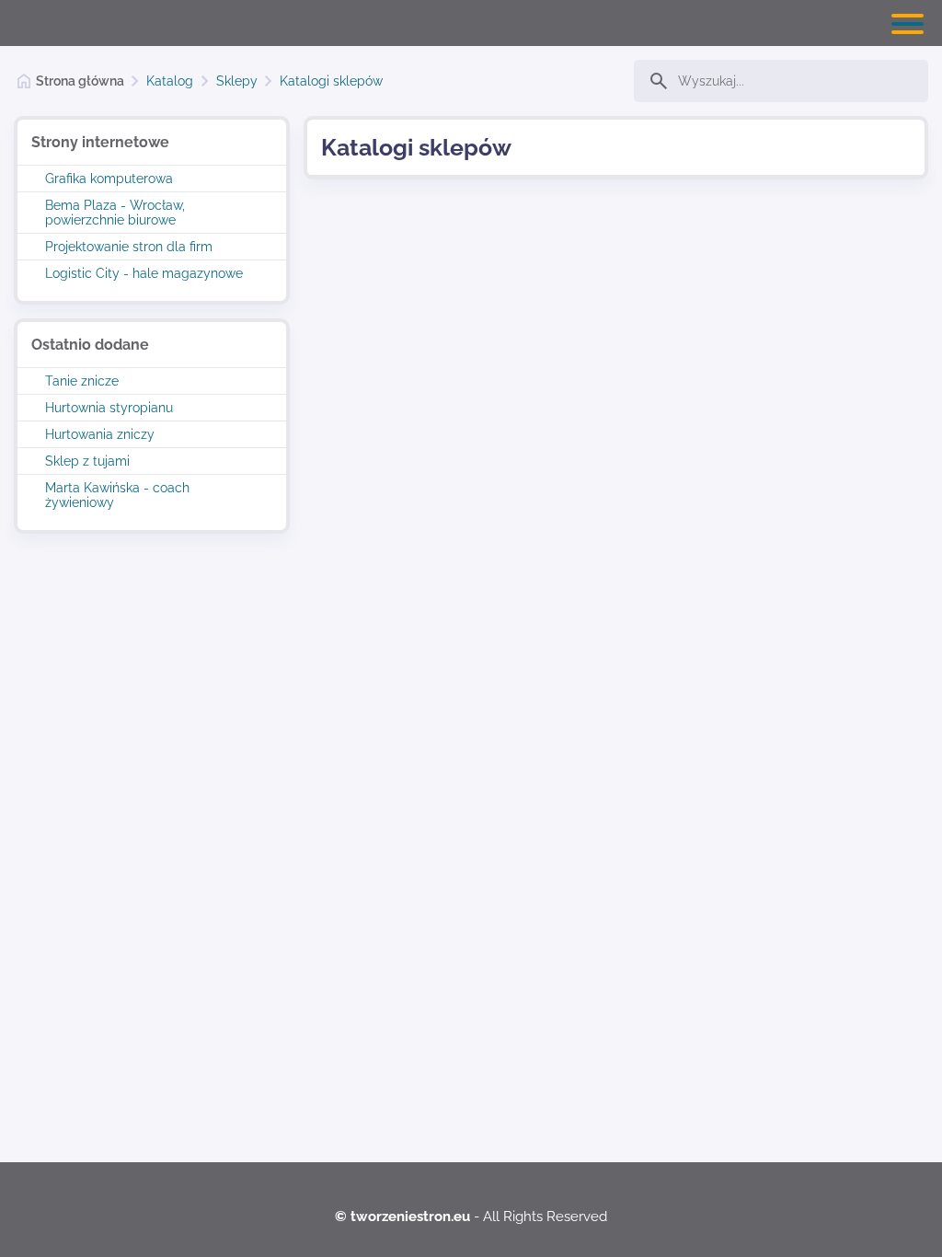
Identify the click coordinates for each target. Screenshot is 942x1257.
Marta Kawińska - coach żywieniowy (117, 495)
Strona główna (80, 81)
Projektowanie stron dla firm (129, 246)
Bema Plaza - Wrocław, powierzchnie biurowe (115, 212)
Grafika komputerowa (109, 178)
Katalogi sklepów (331, 81)
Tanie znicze (82, 381)
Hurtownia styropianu (109, 407)
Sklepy (237, 81)
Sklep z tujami (87, 461)
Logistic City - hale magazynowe (144, 273)
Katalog (169, 81)
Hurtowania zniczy (100, 434)
